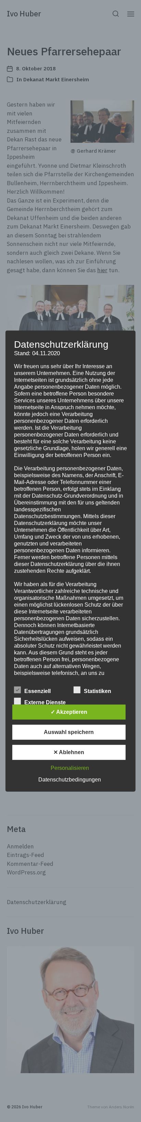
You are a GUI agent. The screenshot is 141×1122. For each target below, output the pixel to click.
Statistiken (97, 691)
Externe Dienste (45, 702)
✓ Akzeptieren (69, 712)
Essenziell (37, 691)
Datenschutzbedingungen (69, 779)
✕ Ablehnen (68, 752)
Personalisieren (70, 768)
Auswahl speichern (69, 732)
